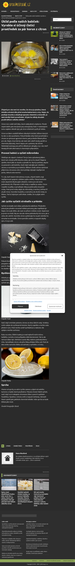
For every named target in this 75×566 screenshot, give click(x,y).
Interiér (3, 11)
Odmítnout (38, 306)
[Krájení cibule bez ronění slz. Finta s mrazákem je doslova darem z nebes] (54, 96)
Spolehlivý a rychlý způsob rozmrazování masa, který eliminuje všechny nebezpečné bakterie (13, 526)
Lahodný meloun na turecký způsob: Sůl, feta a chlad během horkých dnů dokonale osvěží (37, 526)
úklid (37, 446)
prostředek (29, 446)
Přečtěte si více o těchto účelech (34, 301)
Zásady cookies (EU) (68, 560)
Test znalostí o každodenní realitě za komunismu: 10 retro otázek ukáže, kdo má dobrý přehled (65, 62)
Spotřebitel (54, 11)
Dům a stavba (44, 11)
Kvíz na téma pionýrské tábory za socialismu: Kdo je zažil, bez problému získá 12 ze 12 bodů (66, 49)
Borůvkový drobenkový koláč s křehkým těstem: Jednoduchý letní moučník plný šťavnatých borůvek (37, 546)
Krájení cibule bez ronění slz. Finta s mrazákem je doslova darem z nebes (65, 96)
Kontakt (49, 310)
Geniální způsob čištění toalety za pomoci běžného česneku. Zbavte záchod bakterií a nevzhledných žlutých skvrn (25, 498)
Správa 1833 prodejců (19, 301)
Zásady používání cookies (39, 310)
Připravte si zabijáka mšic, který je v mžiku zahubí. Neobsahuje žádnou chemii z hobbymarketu (11, 540)
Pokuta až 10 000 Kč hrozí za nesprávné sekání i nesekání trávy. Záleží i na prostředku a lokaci (66, 35)
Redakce (34, 560)
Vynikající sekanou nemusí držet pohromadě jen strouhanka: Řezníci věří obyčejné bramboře (37, 533)
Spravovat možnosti (55, 306)
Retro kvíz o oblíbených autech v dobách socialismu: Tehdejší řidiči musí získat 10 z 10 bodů (66, 76)
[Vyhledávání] (62, 19)
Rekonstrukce (14, 11)
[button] (62, 255)
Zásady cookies (28, 310)
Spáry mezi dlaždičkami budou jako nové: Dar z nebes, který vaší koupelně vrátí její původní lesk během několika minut (8, 498)
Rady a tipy (33, 11)
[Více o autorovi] (35, 460)
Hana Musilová (21, 453)
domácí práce (18, 446)
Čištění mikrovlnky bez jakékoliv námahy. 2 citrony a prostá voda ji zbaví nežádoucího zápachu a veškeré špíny (66, 126)
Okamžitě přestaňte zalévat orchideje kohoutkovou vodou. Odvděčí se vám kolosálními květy (12, 533)
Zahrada (24, 11)
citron (8, 446)
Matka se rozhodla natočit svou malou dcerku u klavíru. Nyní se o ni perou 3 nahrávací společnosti (12, 555)
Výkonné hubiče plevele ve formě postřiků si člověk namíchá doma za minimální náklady (11, 548)
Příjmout (20, 306)
